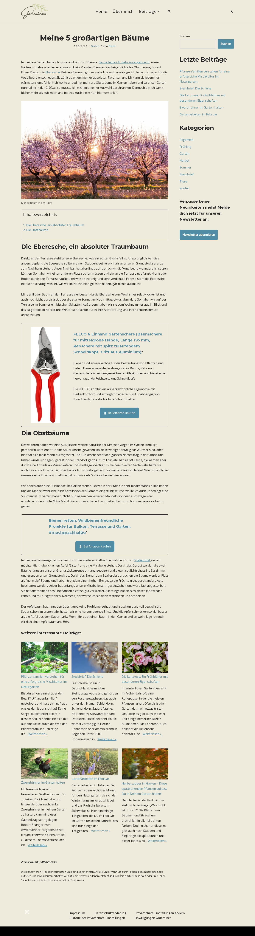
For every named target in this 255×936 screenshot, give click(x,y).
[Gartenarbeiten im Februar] (94, 762)
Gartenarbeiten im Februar (90, 779)
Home (101, 11)
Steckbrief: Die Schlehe (87, 676)
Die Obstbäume (37, 230)
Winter (184, 188)
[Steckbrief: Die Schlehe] (94, 658)
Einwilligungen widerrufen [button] (153, 918)
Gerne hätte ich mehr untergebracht (124, 62)
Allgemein (186, 140)
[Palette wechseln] (232, 11)
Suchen (185, 36)
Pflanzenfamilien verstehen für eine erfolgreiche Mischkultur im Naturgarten (44, 681)
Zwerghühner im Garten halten (43, 782)
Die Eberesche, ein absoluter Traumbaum (55, 225)
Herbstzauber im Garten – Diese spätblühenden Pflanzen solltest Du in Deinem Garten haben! (144, 788)
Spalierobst (142, 560)
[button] (158, 11)
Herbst (184, 160)
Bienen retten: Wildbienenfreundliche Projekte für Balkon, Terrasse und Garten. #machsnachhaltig (90, 526)
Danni (112, 46)
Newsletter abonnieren (198, 235)
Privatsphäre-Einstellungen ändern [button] (160, 913)
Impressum (77, 913)
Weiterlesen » (37, 734)
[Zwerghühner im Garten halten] (44, 764)
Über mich (123, 11)
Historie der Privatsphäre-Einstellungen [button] (97, 918)
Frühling (185, 147)
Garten (95, 46)
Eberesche (52, 72)
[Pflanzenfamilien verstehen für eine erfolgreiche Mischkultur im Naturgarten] (44, 658)
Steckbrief (187, 174)
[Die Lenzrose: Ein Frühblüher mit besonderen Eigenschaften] (145, 658)
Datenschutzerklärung (110, 913)
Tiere (183, 181)
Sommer (185, 167)
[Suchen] (169, 11)
